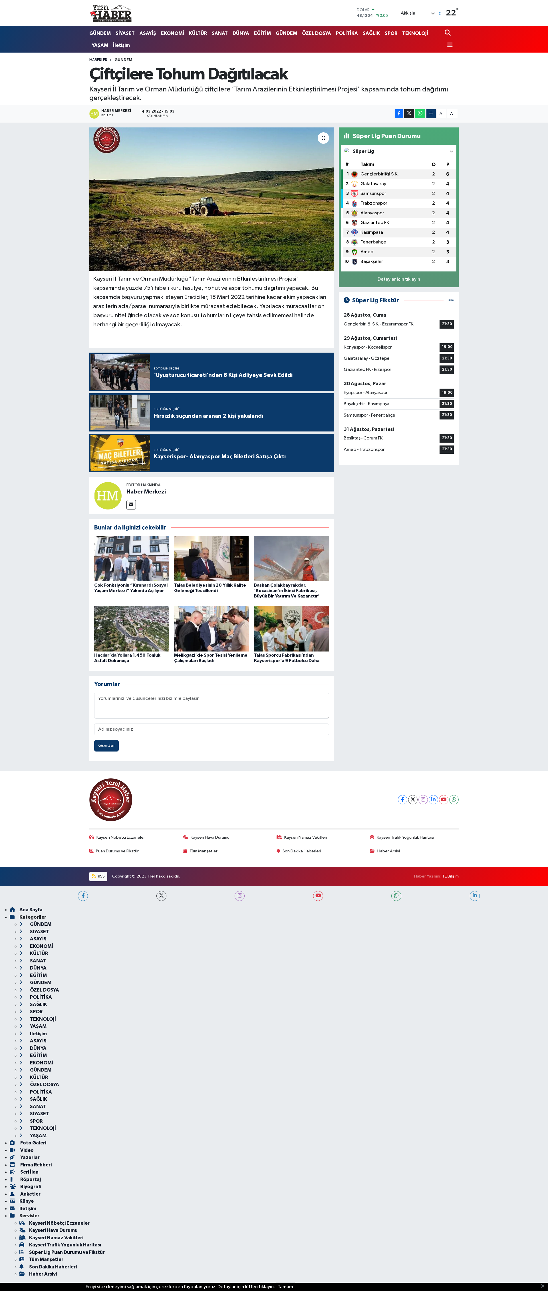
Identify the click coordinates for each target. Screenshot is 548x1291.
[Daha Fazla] (431, 114)
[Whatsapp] (454, 799)
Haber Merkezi (146, 492)
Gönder (106, 745)
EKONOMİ (172, 33)
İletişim (121, 45)
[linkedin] (475, 896)
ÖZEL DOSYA (316, 33)
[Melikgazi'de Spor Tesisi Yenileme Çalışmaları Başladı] (211, 628)
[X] (413, 799)
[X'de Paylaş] (409, 114)
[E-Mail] (131, 504)
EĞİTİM (262, 33)
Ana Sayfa (31, 909)
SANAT (220, 33)
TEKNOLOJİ (415, 33)
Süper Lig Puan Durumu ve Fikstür (67, 1252)
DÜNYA (241, 33)
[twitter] (161, 896)
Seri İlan (29, 1172)
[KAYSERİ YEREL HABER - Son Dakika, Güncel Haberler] (110, 13)
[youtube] (318, 896)
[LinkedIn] (433, 799)
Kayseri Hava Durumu (210, 837)
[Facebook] (402, 799)
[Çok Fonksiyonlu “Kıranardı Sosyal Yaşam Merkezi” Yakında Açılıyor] (131, 558)
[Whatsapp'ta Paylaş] (420, 114)
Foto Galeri (32, 1142)
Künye (26, 1201)
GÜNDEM (100, 33)
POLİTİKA (347, 33)
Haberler (98, 60)
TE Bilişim (450, 876)
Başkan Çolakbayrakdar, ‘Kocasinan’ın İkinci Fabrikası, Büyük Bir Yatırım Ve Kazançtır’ (287, 590)
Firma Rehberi (35, 1164)
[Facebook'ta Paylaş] (399, 114)
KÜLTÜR (198, 33)
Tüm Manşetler (203, 851)
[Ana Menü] (449, 45)
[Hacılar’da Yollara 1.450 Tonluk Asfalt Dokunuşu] (131, 628)
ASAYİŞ (148, 33)
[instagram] (240, 896)
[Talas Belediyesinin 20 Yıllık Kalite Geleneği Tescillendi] (211, 558)
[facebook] (83, 896)
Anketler (30, 1194)
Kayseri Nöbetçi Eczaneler (120, 837)
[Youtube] (443, 799)
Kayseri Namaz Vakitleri (305, 837)
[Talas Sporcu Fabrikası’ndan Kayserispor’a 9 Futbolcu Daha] (291, 628)
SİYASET (125, 33)
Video (26, 1150)
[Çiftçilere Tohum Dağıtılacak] (211, 199)
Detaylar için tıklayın (399, 279)
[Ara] (448, 33)
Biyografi (30, 1186)
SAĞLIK (371, 33)
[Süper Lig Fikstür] (451, 300)
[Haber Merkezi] (108, 495)
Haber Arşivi (388, 851)
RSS (101, 876)
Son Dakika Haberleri (302, 851)
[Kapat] (544, 1286)
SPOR (391, 33)
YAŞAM (100, 45)
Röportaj (30, 1179)
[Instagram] (423, 799)
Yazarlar (29, 1157)
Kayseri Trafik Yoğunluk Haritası (405, 837)
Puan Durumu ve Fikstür (117, 851)
